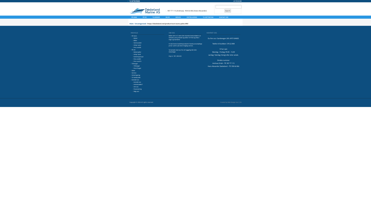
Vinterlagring (192, 17)
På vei (145, 17)
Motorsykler (137, 52)
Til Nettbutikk (208, 17)
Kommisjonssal (138, 57)
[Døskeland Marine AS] (144, 11)
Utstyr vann (137, 45)
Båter (135, 40)
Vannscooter (138, 43)
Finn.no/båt (137, 47)
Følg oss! (136, 91)
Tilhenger (156, 17)
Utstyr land (137, 54)
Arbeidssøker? (138, 84)
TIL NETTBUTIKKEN (134, 1)
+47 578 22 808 (237, 1)
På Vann (134, 17)
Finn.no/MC (137, 59)
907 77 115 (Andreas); (176, 11)
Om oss (136, 87)
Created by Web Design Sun (229, 102)
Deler (168, 17)
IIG (241, 102)
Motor (135, 38)
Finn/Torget (137, 68)
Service (178, 17)
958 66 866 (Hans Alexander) (196, 11)
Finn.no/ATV (137, 61)
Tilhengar (137, 66)
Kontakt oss (223, 17)
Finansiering (138, 89)
